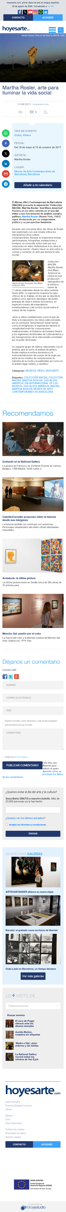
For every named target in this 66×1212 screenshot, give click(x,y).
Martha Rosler (30, 216)
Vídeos (27, 135)
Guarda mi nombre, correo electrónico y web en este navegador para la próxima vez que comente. (31, 723)
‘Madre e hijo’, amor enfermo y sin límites (26, 1044)
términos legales (21, 757)
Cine (7, 1119)
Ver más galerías (33, 976)
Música (9, 1115)
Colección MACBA (35, 377)
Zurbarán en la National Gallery (21, 461)
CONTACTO (18, 17)
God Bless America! (36, 386)
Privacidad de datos (15, 1133)
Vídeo (40, 370)
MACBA (54, 386)
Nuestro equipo (13, 1136)
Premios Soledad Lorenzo (18, 1105)
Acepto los (16, 757)
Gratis (17, 135)
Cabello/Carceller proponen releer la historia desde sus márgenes (29, 518)
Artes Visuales (12, 1101)
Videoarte (52, 370)
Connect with (9, 669)
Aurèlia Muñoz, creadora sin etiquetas (27, 1033)
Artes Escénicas (13, 1123)
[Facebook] (5, 676)
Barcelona (34, 174)
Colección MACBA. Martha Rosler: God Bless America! (37, 380)
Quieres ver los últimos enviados (25, 818)
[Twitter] (10, 676)
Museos (31, 370)
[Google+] (16, 676)
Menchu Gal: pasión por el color (21, 633)
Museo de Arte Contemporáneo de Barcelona (32, 390)
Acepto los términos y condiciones (27, 824)
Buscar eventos (16, 1015)
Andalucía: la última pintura (19, 578)
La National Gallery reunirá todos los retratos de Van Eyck (26, 1057)
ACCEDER (47, 17)
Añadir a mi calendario (37, 185)
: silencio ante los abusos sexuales (25, 1023)
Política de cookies (14, 1129)
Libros (8, 1109)
